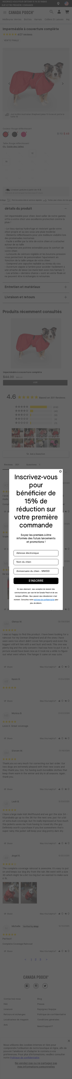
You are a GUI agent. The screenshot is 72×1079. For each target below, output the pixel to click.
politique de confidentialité (44, 600)
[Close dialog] (60, 471)
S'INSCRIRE (36, 580)
